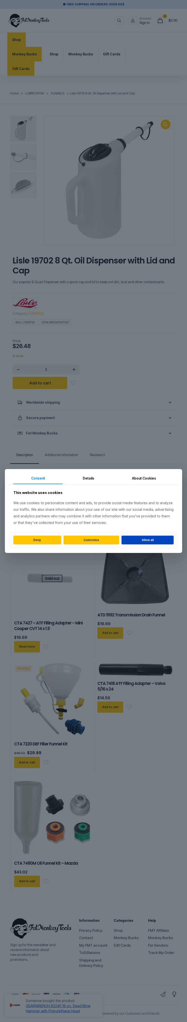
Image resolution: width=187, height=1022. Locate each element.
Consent (38, 478)
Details (88, 478)
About (144, 478)
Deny (37, 540)
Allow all (148, 540)
